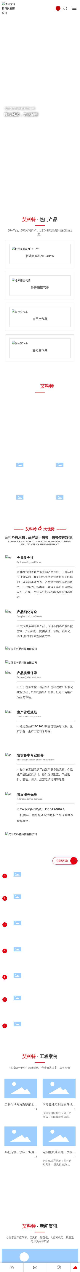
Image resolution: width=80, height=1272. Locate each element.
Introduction (19, 396)
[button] (39, 208)
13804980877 (54, 724)
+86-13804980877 (26, 1125)
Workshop (60, 396)
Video (60, 429)
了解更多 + (12, 122)
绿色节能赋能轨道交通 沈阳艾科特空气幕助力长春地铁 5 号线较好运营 (52, 1262)
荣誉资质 (20, 422)
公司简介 (20, 389)
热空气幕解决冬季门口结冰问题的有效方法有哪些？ (39, 1208)
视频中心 (60, 422)
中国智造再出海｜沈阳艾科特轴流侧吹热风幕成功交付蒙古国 (52, 1239)
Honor (20, 429)
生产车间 (60, 389)
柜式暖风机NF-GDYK (40, 255)
